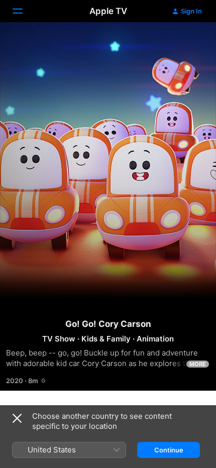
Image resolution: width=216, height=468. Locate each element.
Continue (168, 450)
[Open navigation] (24, 11)
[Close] (17, 418)
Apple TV (108, 11)
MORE (197, 364)
